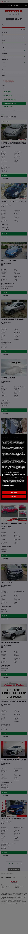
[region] (14, 467)
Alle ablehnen (14, 492)
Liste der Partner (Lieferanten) (8, 485)
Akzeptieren (13, 496)
